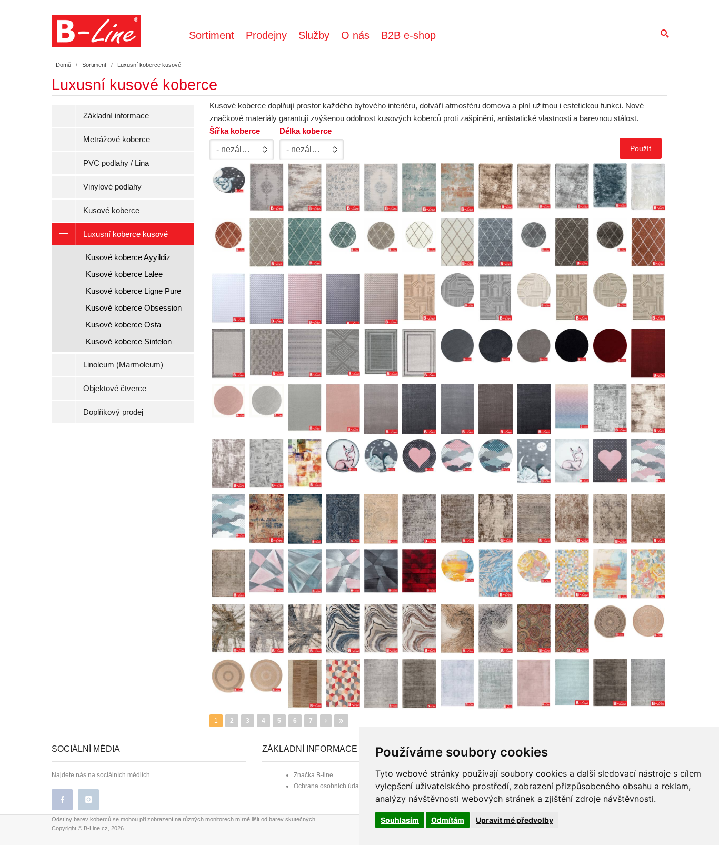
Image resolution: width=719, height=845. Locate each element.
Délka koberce (305, 130)
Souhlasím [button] (400, 820)
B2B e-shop (408, 35)
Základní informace (116, 115)
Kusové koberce (111, 210)
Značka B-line (313, 775)
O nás (355, 35)
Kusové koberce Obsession (134, 307)
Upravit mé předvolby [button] (514, 820)
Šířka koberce (234, 130)
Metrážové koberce (116, 139)
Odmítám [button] (447, 820)
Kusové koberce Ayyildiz (128, 257)
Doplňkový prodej (113, 411)
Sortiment (211, 35)
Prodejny (266, 35)
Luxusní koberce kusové (125, 234)
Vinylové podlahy (112, 186)
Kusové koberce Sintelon (129, 341)
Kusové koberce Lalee (124, 274)
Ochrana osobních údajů (329, 786)
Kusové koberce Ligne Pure (133, 290)
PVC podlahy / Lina (116, 162)
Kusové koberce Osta (123, 324)
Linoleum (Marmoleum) (123, 364)
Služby (313, 35)
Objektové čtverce (114, 388)
